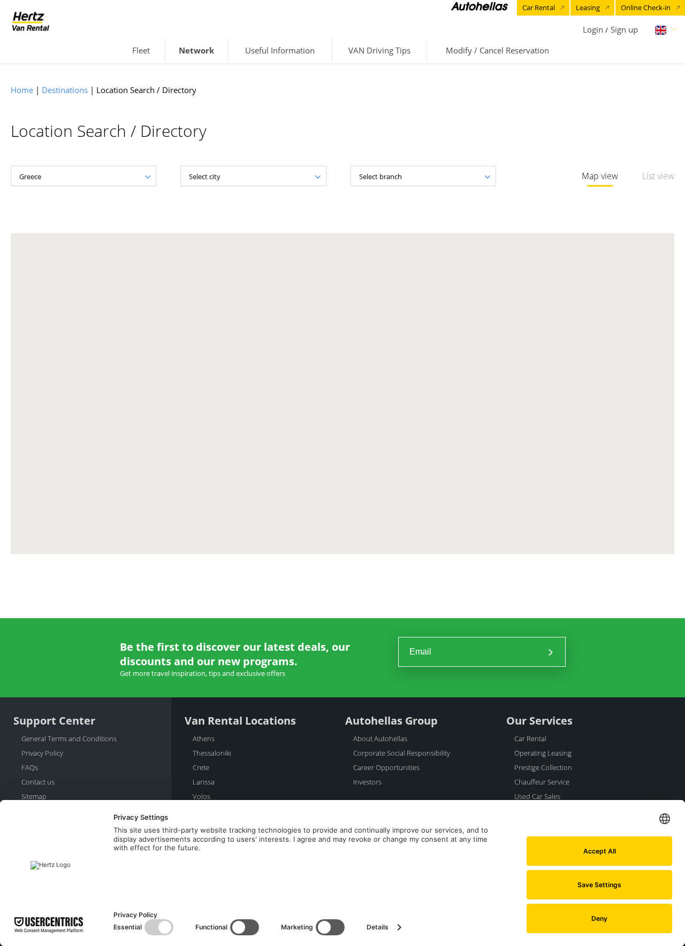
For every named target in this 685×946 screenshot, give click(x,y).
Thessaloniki (212, 753)
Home (22, 89)
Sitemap (34, 796)
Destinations (65, 89)
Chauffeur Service (541, 782)
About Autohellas (380, 738)
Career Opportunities (386, 767)
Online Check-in (646, 7)
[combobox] (83, 176)
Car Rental (538, 7)
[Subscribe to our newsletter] (550, 651)
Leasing (588, 7)
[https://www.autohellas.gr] (479, 8)
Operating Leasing (543, 753)
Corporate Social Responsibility (401, 753)
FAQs (29, 767)
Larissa (204, 782)
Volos (201, 796)
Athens (204, 738)
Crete (201, 767)
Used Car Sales (537, 796)
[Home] (30, 21)
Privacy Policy (42, 753)
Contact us (38, 782)
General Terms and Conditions (69, 738)
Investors (367, 782)
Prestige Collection (543, 767)
